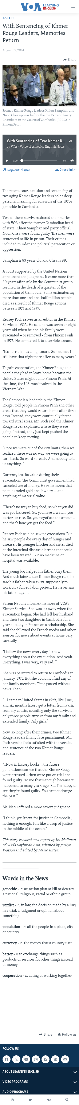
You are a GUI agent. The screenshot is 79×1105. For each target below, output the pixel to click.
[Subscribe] (65, 1059)
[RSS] (46, 1059)
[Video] (30, 1099)
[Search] (67, 1099)
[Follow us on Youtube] (26, 1059)
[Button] (70, 59)
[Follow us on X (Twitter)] (16, 1059)
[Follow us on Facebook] (7, 1059)
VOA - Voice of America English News (38, 146)
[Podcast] (55, 1059)
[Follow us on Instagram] (36, 1059)
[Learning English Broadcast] (49, 1099)
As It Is (8, 18)
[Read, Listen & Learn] (12, 1099)
